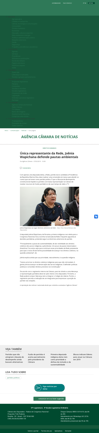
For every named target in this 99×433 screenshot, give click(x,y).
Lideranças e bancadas (20, 75)
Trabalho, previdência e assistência (24, 47)
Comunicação (14, 130)
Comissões (16, 86)
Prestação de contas (19, 123)
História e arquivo (18, 65)
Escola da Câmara (18, 61)
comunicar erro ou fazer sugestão (51, 399)
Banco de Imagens (18, 112)
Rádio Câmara (17, 107)
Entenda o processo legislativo (23, 98)
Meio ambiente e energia (21, 35)
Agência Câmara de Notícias (22, 105)
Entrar (91, 3)
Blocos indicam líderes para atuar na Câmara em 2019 (82, 357)
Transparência (17, 121)
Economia (15, 31)
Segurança (16, 45)
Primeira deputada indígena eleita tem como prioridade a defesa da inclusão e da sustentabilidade (61, 359)
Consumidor (16, 26)
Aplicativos (58, 431)
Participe (15, 100)
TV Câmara (16, 109)
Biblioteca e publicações (20, 58)
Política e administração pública (23, 38)
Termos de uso (46, 431)
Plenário (15, 84)
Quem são (15, 72)
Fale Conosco (67, 3)
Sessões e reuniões (19, 88)
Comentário (27, 168)
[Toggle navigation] (93, 72)
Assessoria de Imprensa (20, 114)
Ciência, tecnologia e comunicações (24, 24)
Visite (14, 68)
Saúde (14, 42)
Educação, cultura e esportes (22, 33)
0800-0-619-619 (78, 412)
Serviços (15, 54)
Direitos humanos (18, 28)
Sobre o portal (33, 431)
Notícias (23, 130)
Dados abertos (17, 126)
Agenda (14, 51)
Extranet (68, 431)
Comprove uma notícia (20, 116)
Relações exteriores (19, 40)
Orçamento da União (19, 93)
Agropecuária (17, 19)
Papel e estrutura (18, 63)
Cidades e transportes (20, 21)
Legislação (16, 95)
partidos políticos (13, 378)
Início (6, 130)
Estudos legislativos (19, 91)
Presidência (16, 56)
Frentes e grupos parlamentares (24, 77)
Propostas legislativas (20, 82)
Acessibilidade (56, 3)
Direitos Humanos (49, 148)
